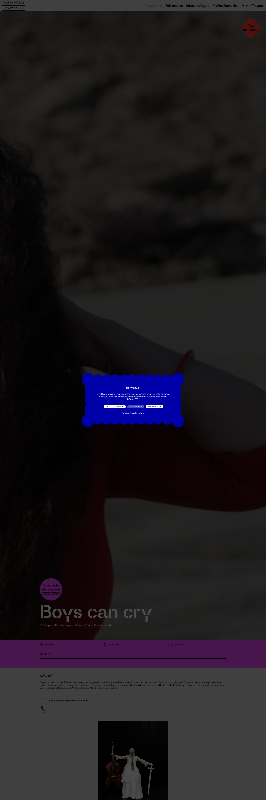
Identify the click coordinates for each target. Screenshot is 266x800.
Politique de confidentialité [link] (133, 413)
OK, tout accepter (115, 406)
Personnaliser (154, 406)
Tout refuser (136, 406)
